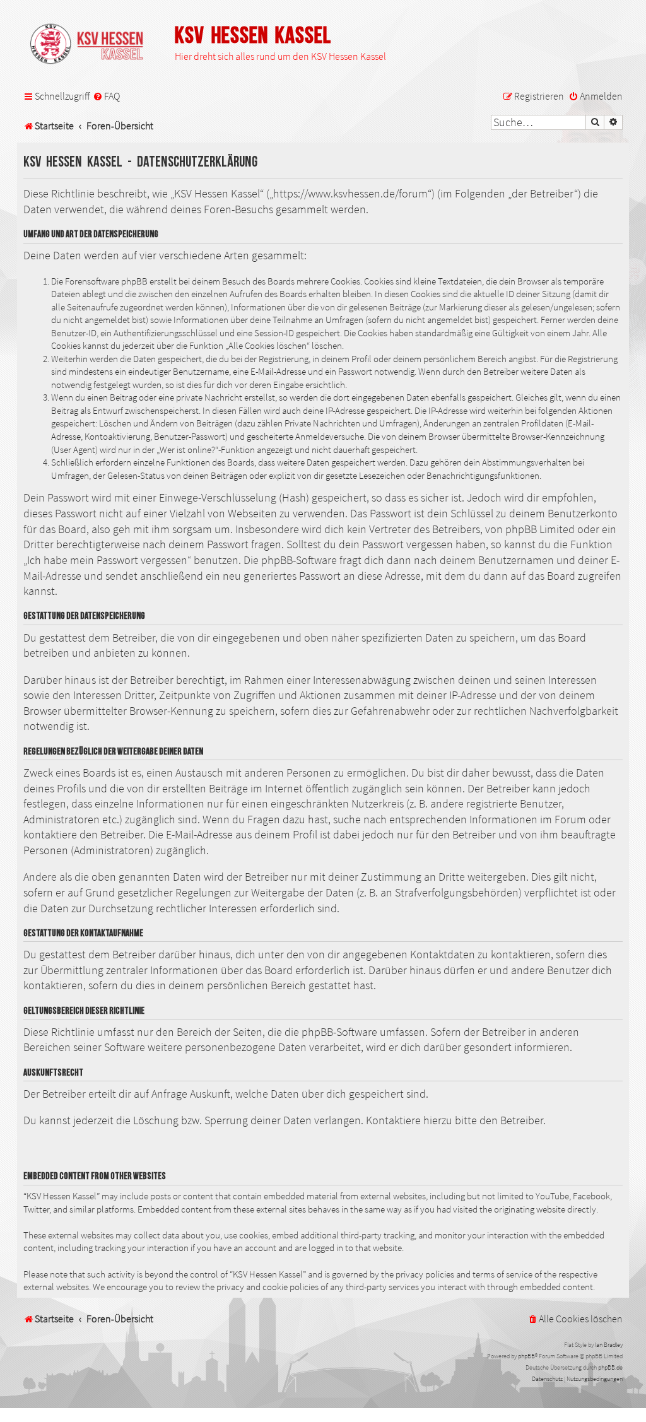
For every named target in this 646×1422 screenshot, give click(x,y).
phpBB (526, 1356)
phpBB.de (610, 1367)
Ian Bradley (609, 1345)
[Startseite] (92, 45)
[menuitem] (106, 96)
